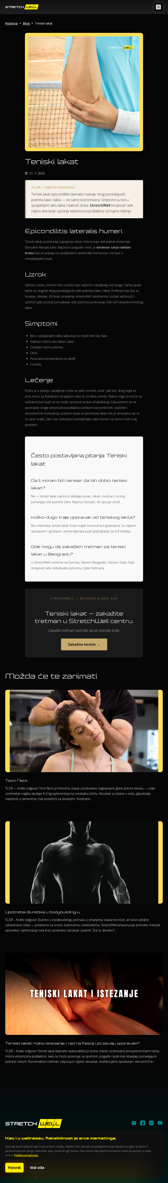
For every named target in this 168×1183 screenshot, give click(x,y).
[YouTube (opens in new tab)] (160, 1123)
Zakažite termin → (84, 644)
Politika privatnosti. (26, 1155)
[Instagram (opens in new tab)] (151, 1123)
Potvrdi (14, 1167)
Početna (11, 23)
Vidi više (37, 1167)
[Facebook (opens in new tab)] (142, 1123)
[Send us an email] (133, 1123)
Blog (26, 23)
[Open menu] (158, 7)
